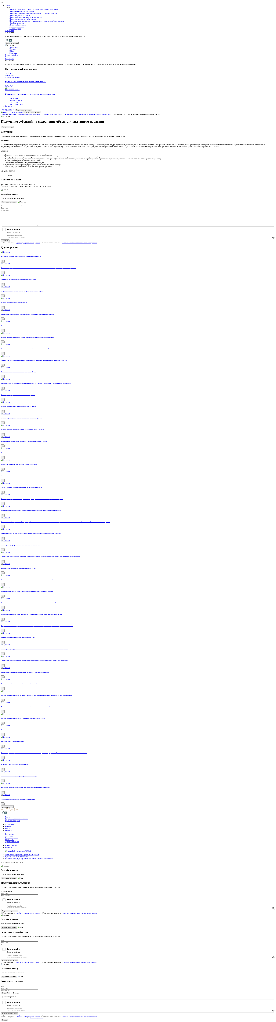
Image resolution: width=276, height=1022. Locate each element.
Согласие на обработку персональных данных (22, 855)
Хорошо (4, 1020)
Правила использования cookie (16, 857)
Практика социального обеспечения (22, 19)
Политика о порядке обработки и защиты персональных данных (29, 858)
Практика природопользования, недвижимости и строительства (33, 13)
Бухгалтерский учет (16, 27)
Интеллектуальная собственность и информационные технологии (33, 9)
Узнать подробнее (36, 1018)
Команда (12, 49)
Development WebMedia (22, 851)
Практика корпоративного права (21, 11)
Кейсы (11, 51)
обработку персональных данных (28, 243)
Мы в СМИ (13, 102)
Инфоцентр (9, 59)
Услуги (7, 5)
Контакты (8, 106)
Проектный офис (11, 55)
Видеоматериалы (15, 100)
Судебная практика (16, 23)
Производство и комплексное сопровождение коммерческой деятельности (36, 21)
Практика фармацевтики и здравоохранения (25, 17)
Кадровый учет (15, 29)
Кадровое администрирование (16, 819)
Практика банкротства (17, 25)
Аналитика (13, 98)
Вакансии (13, 53)
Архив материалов (16, 104)
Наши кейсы (9, 57)
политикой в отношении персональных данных (79, 243)
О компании (9, 31)
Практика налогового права (19, 15)
